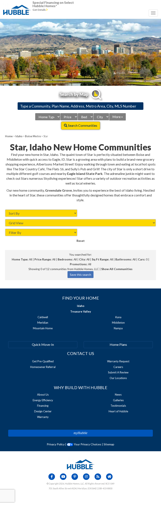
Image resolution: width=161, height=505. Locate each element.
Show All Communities (116, 269)
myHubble (80, 433)
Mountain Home (43, 328)
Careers (118, 367)
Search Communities (82, 125)
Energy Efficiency (43, 400)
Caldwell (43, 317)
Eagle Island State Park (85, 174)
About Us (43, 394)
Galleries (118, 400)
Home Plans (118, 344)
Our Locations (118, 378)
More (116, 117)
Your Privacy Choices (87, 444)
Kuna (118, 317)
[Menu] (153, 13)
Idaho (18, 136)
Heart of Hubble (118, 411)
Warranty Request (118, 361)
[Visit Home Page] (17, 5)
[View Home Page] (80, 464)
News (118, 394)
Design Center (43, 411)
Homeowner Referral (43, 367)
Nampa (118, 328)
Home (9, 136)
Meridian (42, 322)
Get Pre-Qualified (43, 361)
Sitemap (109, 444)
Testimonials (118, 405)
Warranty (43, 417)
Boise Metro (33, 136)
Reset (81, 240)
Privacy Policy (56, 444)
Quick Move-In (43, 344)
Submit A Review (118, 372)
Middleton (118, 322)
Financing (42, 405)
